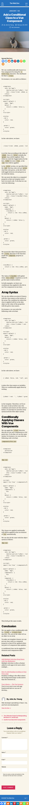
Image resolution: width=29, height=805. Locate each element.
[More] (3, 64)
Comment (5, 737)
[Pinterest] (15, 61)
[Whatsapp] (24, 61)
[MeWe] (18, 61)
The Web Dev (14, 3)
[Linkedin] (12, 61)
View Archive (6, 708)
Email (3, 759)
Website (4, 767)
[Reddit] (9, 61)
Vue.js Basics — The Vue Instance (12, 684)
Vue (18, 10)
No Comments (15, 27)
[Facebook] (3, 61)
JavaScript (13, 10)
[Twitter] (6, 61)
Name (4, 752)
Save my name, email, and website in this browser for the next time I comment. (13, 775)
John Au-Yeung (9, 25)
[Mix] (21, 61)
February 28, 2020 (22, 25)
